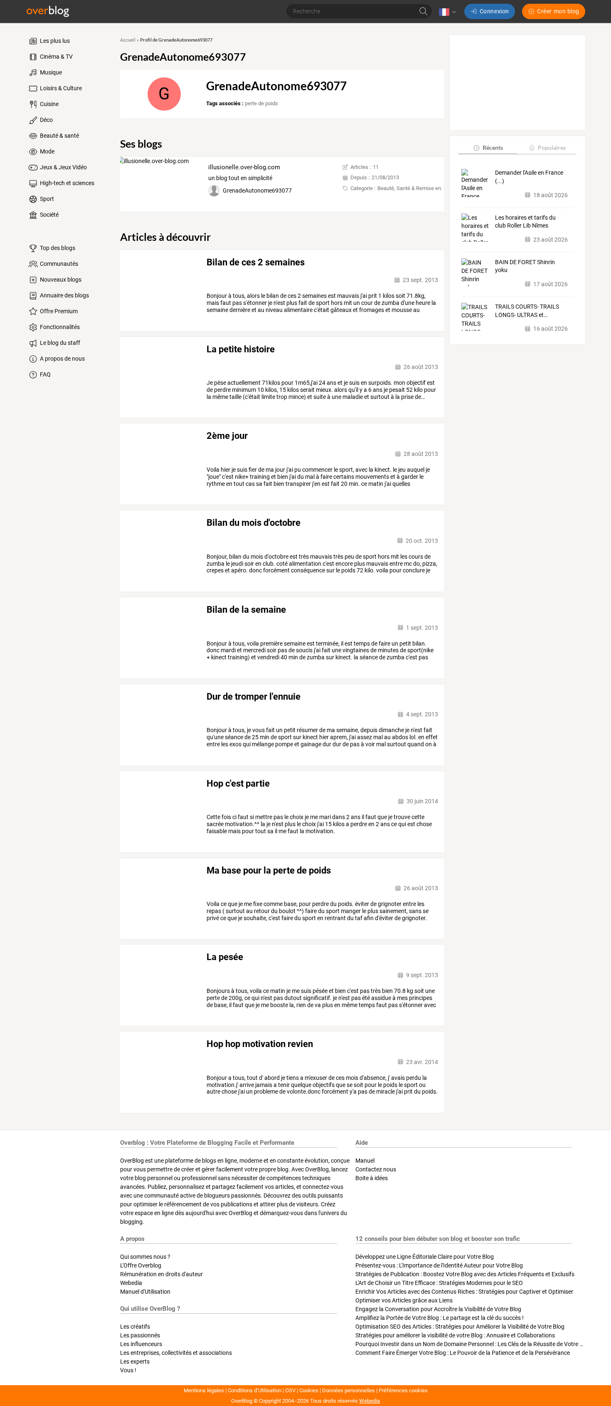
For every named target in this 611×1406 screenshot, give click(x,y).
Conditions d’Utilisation (254, 1390)
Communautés (58, 263)
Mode (46, 151)
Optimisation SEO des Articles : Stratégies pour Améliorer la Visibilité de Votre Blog (459, 1326)
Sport (46, 199)
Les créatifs (135, 1326)
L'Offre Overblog (140, 1265)
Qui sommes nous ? (145, 1256)
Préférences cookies (403, 1390)
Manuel (364, 1160)
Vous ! (128, 1370)
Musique (50, 72)
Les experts (135, 1361)
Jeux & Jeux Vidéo (63, 167)
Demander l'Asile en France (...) (529, 176)
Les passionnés (140, 1335)
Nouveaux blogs (60, 279)
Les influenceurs (141, 1344)
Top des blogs (57, 248)
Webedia (131, 1283)
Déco (46, 119)
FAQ (45, 374)
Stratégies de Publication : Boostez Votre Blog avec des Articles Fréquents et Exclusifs (464, 1274)
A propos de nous (62, 358)
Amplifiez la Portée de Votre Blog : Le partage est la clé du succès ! (439, 1317)
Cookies (308, 1390)
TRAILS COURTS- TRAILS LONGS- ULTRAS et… (527, 310)
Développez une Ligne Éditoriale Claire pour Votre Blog (424, 1256)
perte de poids (261, 103)
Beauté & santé (59, 135)
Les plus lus (54, 40)
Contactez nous (375, 1169)
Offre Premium (58, 311)
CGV (290, 1390)
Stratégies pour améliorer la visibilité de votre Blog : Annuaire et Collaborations (455, 1335)
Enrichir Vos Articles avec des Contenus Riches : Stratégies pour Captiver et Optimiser (464, 1291)
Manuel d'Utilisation (145, 1291)
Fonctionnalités (59, 327)
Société (49, 214)
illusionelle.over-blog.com (244, 167)
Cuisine (49, 104)
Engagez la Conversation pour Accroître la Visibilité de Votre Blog (438, 1309)
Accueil (128, 40)
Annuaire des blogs (64, 295)
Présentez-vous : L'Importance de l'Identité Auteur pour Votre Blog (439, 1265)
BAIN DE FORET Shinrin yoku (525, 266)
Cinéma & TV (56, 56)
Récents (493, 147)
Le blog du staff (59, 342)
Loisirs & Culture (60, 88)
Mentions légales (204, 1390)
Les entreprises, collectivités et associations (176, 1352)
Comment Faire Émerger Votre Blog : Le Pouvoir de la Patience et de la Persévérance (462, 1352)
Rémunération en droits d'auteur (161, 1274)
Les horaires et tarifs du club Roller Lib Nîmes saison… (525, 222)
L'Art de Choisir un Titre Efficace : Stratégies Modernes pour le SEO (439, 1283)
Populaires (552, 147)
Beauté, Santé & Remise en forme (416, 188)
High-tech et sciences (66, 183)
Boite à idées (371, 1178)
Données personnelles (348, 1390)
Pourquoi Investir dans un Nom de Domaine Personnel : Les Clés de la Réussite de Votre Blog (473, 1344)
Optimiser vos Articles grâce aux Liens (404, 1300)
